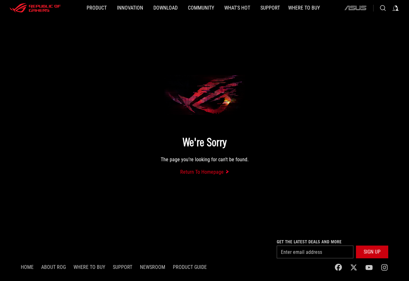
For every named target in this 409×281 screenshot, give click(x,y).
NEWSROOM (152, 267)
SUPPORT (122, 267)
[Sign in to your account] (395, 8)
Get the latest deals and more (309, 241)
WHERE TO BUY (89, 267)
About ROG (53, 267)
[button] (372, 252)
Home (27, 267)
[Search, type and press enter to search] (383, 8)
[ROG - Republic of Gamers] (35, 8)
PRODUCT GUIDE (190, 267)
